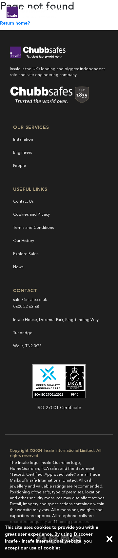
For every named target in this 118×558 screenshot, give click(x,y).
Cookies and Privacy (31, 215)
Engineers (22, 153)
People (19, 166)
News (18, 267)
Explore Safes (25, 254)
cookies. (53, 548)
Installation (23, 140)
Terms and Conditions (33, 228)
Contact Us (23, 202)
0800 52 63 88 (26, 307)
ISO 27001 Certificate (59, 408)
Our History (23, 241)
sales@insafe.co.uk (30, 300)
